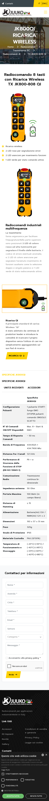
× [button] (46, 755)
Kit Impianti (7, 734)
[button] (24, 791)
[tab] (14, 375)
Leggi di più (5, 770)
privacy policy (32, 658)
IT (39, 3)
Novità (5, 739)
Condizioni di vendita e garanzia (36, 731)
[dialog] (24, 776)
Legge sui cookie (34, 742)
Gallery (5, 744)
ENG (44, 3)
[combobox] (42, 755)
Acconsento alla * (24, 658)
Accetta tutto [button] (13, 796)
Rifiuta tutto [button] (36, 796)
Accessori (7, 729)
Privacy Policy (32, 737)
